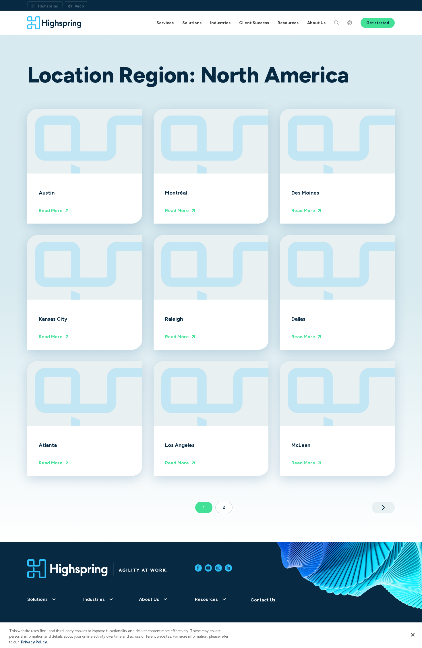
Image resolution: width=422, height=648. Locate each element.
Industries (94, 599)
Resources (206, 599)
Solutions (37, 599)
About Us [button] (316, 22)
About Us (149, 599)
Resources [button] (288, 22)
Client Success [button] (254, 22)
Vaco (79, 6)
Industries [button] (220, 22)
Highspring (48, 6)
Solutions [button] (192, 22)
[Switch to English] (349, 23)
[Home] (54, 22)
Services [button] (165, 22)
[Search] (336, 23)
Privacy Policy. (34, 642)
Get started (377, 23)
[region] (211, 635)
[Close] (412, 634)
